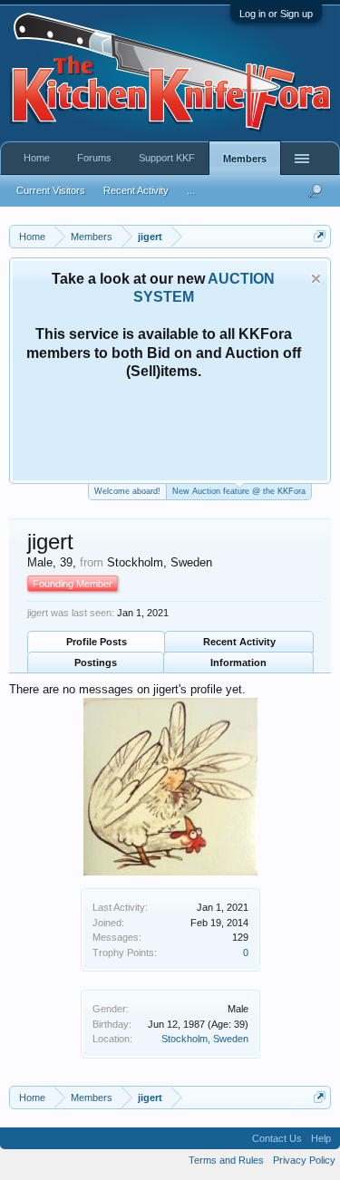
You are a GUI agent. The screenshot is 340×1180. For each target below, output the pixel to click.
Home (37, 157)
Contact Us (277, 1138)
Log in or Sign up (276, 13)
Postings (95, 662)
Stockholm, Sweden (204, 1038)
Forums (94, 157)
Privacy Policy (304, 1160)
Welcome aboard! (127, 491)
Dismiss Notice (316, 278)
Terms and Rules (226, 1160)
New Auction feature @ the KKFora (239, 491)
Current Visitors (50, 190)
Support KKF (167, 157)
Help (321, 1138)
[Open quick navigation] (319, 236)
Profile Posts (96, 641)
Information (238, 662)
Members (245, 158)
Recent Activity (239, 641)
